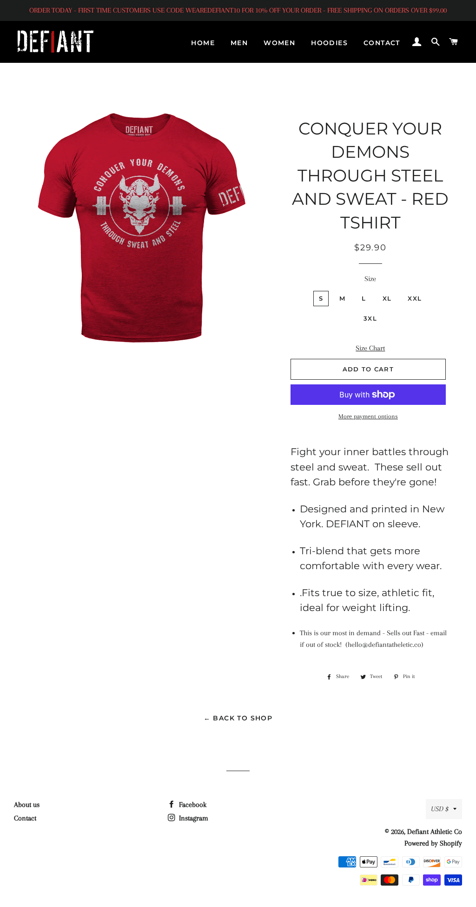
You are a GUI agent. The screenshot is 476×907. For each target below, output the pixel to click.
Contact (382, 43)
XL (387, 298)
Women (279, 43)
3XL (370, 318)
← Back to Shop (238, 718)
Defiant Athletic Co (434, 831)
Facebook (191, 804)
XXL (415, 298)
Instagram (192, 818)
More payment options (368, 416)
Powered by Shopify (433, 843)
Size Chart (370, 348)
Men (239, 43)
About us (27, 804)
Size (370, 279)
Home (203, 43)
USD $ (440, 809)
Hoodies (329, 43)
